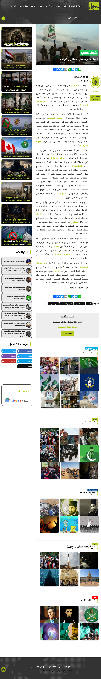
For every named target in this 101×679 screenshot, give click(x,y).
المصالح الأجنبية (63, 254)
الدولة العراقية (53, 304)
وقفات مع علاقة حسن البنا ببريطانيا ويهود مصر (15, 288)
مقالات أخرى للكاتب (95, 98)
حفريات (95, 91)
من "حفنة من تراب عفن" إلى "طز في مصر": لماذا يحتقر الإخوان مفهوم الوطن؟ (14, 270)
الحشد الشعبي (55, 118)
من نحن (67, 666)
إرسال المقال (67, 333)
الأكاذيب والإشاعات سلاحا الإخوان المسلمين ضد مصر (15, 297)
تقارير (65, 6)
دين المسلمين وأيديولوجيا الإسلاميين (82, 493)
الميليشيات (77, 166)
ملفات (25, 6)
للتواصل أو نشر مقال (38, 666)
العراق (74, 85)
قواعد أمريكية (57, 158)
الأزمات (39, 214)
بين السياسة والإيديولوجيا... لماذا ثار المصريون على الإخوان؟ (15, 279)
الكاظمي (75, 222)
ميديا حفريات (16, 6)
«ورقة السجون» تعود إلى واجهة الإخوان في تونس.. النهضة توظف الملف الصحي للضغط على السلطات (69, 351)
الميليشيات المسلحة (66, 304)
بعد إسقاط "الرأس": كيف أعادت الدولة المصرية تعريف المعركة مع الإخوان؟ (14, 306)
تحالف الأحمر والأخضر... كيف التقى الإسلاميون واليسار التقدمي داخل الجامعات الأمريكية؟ (69, 422)
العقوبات (64, 193)
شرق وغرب (77, 18)
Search (3, 18)
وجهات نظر (42, 6)
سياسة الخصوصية (55, 666)
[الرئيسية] (94, 6)
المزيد (68, 18)
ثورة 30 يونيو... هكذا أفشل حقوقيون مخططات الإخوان (14, 324)
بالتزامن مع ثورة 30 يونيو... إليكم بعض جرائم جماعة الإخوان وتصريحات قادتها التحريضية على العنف (14, 333)
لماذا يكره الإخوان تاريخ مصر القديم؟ (14, 261)
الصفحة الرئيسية (75, 6)
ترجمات (33, 6)
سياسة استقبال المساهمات (67, 327)
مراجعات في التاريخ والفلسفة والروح (82, 601)
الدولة (56, 246)
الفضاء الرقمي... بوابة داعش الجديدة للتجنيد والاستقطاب (73, 547)
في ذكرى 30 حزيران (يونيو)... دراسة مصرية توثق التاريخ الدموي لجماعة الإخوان (15, 315)
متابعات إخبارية (55, 6)
